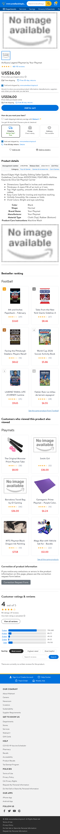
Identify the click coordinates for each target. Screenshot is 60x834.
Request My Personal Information (16, 784)
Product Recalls (9, 760)
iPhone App (7, 797)
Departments (11, 9)
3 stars (4, 636)
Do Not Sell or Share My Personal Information (21, 788)
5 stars (4, 630)
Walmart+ (7, 733)
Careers (6, 697)
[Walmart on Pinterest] (19, 811)
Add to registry (45, 150)
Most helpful (49, 651)
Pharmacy (7, 749)
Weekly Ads (40, 680)
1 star (5, 642)
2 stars (4, 639)
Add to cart (30, 107)
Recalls (5, 753)
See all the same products (48, 559)
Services (22, 9)
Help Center (46, 677)
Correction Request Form (16, 582)
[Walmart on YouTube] (14, 811)
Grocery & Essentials (46, 9)
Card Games (54, 169)
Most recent (16, 651)
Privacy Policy (8, 777)
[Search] (48, 3)
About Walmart (9, 693)
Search (53, 657)
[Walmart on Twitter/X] (9, 811)
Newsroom (7, 701)
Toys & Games (25, 169)
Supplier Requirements (12, 712)
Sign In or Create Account (23, 677)
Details (22, 144)
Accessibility (8, 757)
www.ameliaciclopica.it (29, 85)
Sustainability (8, 709)
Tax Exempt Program (11, 764)
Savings (32, 9)
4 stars (4, 633)
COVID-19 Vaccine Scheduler (14, 745)
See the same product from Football (43, 410)
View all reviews (11, 621)
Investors (6, 705)
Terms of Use (8, 773)
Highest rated (32, 651)
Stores (5, 725)
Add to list (16, 150)
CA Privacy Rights (10, 781)
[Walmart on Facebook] (4, 811)
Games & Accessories (40, 169)
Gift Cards (7, 736)
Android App (8, 801)
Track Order (23, 680)
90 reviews (20, 66)
